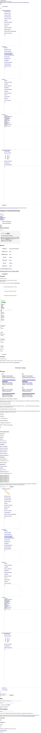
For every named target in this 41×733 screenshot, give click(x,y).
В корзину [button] (10, 382)
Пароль (1, 702)
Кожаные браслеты (7, 65)
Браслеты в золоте (7, 49)
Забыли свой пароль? (4, 706)
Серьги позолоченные (8, 393)
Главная (1, 207)
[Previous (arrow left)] (0, 230)
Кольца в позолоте (3, 451)
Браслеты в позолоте (4, 449)
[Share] (1, 229)
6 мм (10, 254)
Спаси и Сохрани (7, 100)
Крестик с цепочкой (8, 27)
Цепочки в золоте (7, 13)
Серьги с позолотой (6, 207)
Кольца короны (7, 96)
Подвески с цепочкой (8, 22)
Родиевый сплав (7, 58)
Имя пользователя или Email (5, 700)
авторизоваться (17, 362)
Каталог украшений (3, 446)
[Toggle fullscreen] (2, 229)
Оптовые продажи (3, 458)
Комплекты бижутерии (4, 455)
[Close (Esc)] (0, 229)
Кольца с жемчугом (7, 85)
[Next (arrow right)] (1, 230)
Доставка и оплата (3, 466)
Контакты (2, 437)
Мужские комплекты (8, 164)
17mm (10, 251)
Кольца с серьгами (7, 152)
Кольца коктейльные (8, 89)
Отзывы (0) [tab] (5, 273)
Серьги (10, 265)
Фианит (10, 257)
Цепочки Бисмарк (7, 14)
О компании (2, 433)
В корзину (7, 239)
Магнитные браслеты (8, 62)
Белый (10, 260)
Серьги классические (8, 116)
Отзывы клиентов (3, 442)
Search (11, 486)
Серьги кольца (7, 122)
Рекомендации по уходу (4, 471)
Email (1, 711)
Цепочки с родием (7, 18)
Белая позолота (7, 56)
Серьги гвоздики (7, 118)
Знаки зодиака (7, 506)
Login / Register (5, 6)
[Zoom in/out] (3, 229)
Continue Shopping (3, 730)
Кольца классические (8, 82)
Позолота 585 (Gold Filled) (14, 248)
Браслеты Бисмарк (7, 51)
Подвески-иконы (7, 29)
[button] (6, 240)
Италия (10, 268)
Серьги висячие (7, 120)
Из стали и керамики (8, 536)
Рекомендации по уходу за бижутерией (9, 271)
